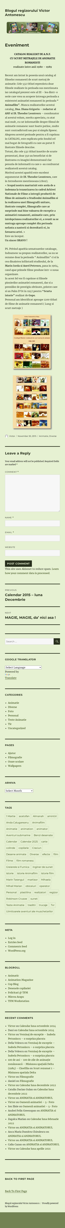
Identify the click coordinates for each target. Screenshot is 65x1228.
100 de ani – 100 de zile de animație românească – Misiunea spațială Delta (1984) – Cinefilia (31, 1064)
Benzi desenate (43, 835)
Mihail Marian (14, 886)
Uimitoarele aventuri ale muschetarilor (29, 911)
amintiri (52, 816)
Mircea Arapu (16, 996)
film (56, 854)
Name (9, 517)
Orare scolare (16, 761)
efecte (46, 854)
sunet (34, 898)
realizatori (40, 892)
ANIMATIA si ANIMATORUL (36, 1097)
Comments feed (17, 946)
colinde (10, 848)
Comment (12, 472)
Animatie (43, 436)
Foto (11, 711)
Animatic (13, 975)
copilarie (24, 848)
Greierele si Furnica (17, 867)
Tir (9, 723)
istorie (10, 873)
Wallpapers (14, 765)
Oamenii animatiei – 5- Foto (37, 1102)
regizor (53, 892)
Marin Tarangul (15, 879)
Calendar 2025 (29, 841)
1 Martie (10, 816)
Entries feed (15, 942)
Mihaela (45, 879)
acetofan (24, 816)
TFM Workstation (18, 1001)
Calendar (11, 841)
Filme (9, 860)
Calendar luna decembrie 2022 (38, 1085)
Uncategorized (17, 728)
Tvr (52, 905)
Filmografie (15, 757)
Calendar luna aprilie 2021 (35, 1148)
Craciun (36, 848)
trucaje (43, 905)
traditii (32, 905)
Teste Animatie (17, 719)
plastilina (25, 892)
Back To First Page (16, 1191)
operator (44, 886)
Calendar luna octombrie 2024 (38, 1025)
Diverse (53, 436)
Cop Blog (13, 984)
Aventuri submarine (18, 835)
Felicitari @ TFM (18, 992)
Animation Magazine (20, 979)
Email (9, 532)
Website (10, 547)
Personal (13, 715)
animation (27, 828)
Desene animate (16, 854)
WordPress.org (17, 950)
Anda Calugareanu (17, 822)
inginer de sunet (43, 867)
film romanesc (25, 860)
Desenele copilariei (19, 988)
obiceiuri (31, 886)
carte (44, 841)
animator (42, 828)
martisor (33, 879)
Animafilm (38, 822)
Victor (12, 436)
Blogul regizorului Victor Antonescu (22, 1203)
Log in (12, 937)
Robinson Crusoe (16, 898)
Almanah (38, 816)
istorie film (47, 873)
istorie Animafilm (27, 873)
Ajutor (12, 753)
